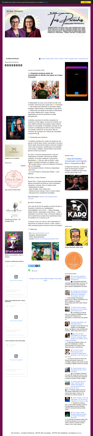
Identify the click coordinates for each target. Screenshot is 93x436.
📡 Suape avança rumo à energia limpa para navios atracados (78, 369)
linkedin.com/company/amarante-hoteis (47, 239)
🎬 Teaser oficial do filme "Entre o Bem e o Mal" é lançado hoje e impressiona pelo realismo (59, 58)
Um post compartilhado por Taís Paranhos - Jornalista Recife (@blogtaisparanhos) (24, 294)
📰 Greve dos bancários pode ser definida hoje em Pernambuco (78, 278)
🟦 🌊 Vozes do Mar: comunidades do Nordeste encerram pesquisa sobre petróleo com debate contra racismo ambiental (76, 337)
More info (45, 2)
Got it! (85, 2)
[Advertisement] (38, 46)
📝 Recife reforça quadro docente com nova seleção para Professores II (79, 309)
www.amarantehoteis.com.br (40, 233)
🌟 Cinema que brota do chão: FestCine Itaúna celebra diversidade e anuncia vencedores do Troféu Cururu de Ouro (75, 385)
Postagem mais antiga (55, 278)
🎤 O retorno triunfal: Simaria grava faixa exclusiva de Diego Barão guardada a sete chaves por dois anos (76, 353)
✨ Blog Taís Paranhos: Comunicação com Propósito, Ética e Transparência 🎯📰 (76, 161)
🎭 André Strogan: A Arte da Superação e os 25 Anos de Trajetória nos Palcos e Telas (79, 399)
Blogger (79, 433)
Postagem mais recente (36, 278)
